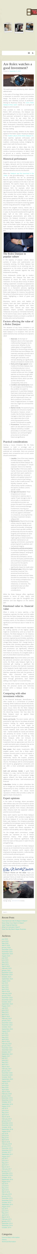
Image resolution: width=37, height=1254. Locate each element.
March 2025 (6, 966)
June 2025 (5, 960)
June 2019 (5, 1110)
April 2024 (5, 989)
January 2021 (6, 1071)
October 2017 (6, 1152)
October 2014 (6, 1227)
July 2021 (5, 1058)
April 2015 (5, 1215)
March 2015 (6, 1217)
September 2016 (7, 1179)
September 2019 (7, 1104)
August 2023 (6, 1006)
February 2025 (7, 968)
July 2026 (5, 939)
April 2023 (5, 1014)
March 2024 (6, 991)
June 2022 (5, 1035)
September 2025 (7, 954)
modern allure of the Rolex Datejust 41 (20, 136)
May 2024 (5, 987)
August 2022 (6, 1031)
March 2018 (6, 1142)
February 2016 (7, 1194)
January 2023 (6, 1021)
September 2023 (7, 1004)
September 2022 (7, 1029)
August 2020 (6, 1081)
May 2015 (5, 1213)
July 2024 (5, 983)
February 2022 (7, 1044)
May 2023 (5, 1012)
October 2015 (6, 1202)
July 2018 (5, 1133)
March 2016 (6, 1192)
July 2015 (5, 1209)
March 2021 (6, 1067)
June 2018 (5, 1136)
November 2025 (7, 952)
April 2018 (5, 1140)
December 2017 (7, 1148)
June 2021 (5, 1060)
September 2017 (7, 1154)
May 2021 (5, 1062)
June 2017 (5, 1161)
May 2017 (5, 1163)
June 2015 (5, 1211)
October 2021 (6, 1052)
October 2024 (6, 977)
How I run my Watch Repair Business (14, 929)
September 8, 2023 (15, 71)
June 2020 (5, 1085)
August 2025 (6, 956)
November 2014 (7, 1225)
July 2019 (5, 1108)
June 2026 (5, 941)
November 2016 (7, 1175)
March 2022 (6, 1041)
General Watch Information (11, 1237)
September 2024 (7, 979)
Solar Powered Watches (9, 925)
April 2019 (5, 1115)
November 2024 (7, 975)
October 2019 (6, 1102)
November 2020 (7, 1075)
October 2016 (6, 1177)
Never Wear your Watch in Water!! (13, 923)
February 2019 (7, 1119)
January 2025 (6, 970)
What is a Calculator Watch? (11, 927)
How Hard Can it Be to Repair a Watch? (14, 921)
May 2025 (5, 962)
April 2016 (5, 1190)
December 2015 (7, 1198)
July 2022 (5, 1033)
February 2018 (7, 1144)
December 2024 (7, 973)
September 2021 (7, 1054)
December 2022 (7, 1023)
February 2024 (7, 993)
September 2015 (7, 1204)
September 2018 (7, 1129)
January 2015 (6, 1221)
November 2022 (7, 1025)
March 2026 (6, 945)
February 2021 (7, 1069)
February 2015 (7, 1219)
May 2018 (5, 1138)
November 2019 (7, 1100)
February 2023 (7, 1018)
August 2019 (6, 1106)
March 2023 (6, 1016)
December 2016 (7, 1173)
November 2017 (7, 1150)
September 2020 (7, 1079)
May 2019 (5, 1113)
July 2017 (5, 1158)
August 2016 (6, 1181)
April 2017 (5, 1165)
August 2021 (6, 1056)
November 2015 (7, 1200)
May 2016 (5, 1188)
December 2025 (7, 950)
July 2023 (5, 1008)
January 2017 (6, 1171)
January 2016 (6, 1196)
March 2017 (6, 1167)
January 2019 (6, 1121)
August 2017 (6, 1156)
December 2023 (7, 998)
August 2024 (6, 981)
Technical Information (9, 1242)
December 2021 (7, 1048)
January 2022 (6, 1046)
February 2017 (7, 1169)
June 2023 (5, 1010)
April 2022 (5, 1039)
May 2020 (5, 1087)
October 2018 (6, 1127)
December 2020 (7, 1073)
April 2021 (5, 1064)
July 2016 (5, 1184)
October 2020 (6, 1077)
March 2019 (6, 1117)
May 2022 (5, 1037)
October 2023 (6, 1002)
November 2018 (7, 1125)
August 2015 (6, 1207)
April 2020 (5, 1090)
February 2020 (7, 1094)
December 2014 (7, 1223)
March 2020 (6, 1092)
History (4, 1239)
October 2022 (6, 1027)
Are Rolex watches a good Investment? (17, 66)
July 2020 (5, 1083)
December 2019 (7, 1098)
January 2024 (6, 995)
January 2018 (6, 1146)
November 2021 (7, 1050)
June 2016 (5, 1186)
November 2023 (7, 1000)
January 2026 (6, 947)
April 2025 (5, 964)
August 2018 (6, 1131)
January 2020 (6, 1096)
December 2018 (7, 1123)
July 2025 (5, 958)
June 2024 (5, 985)
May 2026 (5, 943)
